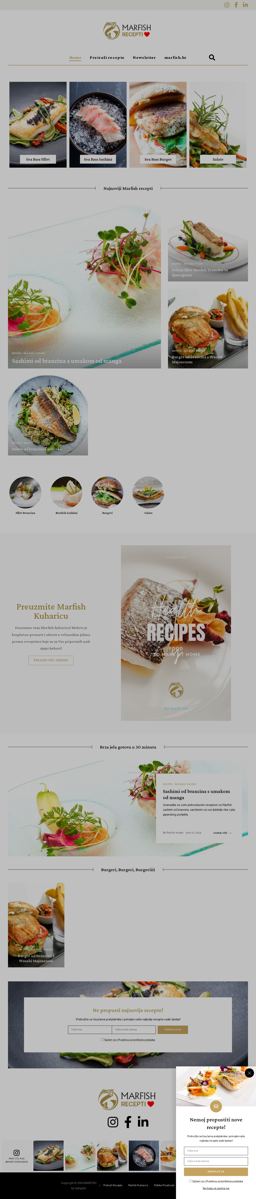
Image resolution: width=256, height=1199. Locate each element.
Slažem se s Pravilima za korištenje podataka (217, 1181)
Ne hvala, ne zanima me (216, 1189)
